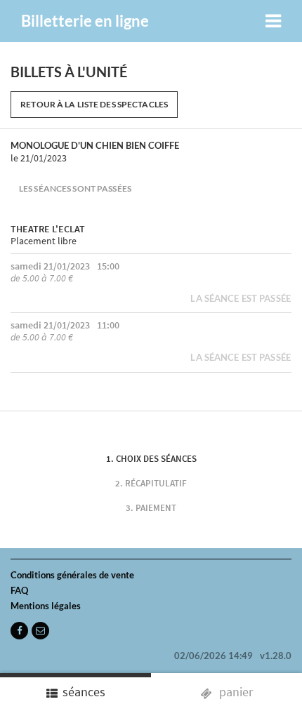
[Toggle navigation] (273, 21)
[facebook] (19, 630)
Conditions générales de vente (72, 574)
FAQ (19, 590)
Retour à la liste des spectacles (94, 104)
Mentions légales (46, 605)
